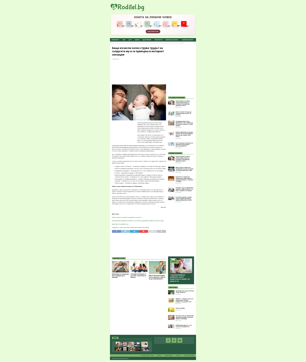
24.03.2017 (116, 59)
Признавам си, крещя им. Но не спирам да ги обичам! (120, 275)
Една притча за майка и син (120, 224)
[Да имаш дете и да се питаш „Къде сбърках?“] (171, 292)
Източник (163, 207)
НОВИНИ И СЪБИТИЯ (175, 153)
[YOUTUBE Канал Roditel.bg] (179, 340)
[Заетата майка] (171, 310)
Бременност (115, 39)
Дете (130, 39)
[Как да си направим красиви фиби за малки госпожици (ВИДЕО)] (146, 349)
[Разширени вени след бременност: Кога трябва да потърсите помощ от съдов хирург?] (171, 123)
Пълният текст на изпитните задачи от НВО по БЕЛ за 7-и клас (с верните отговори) (184, 189)
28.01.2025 (179, 320)
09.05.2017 (179, 328)
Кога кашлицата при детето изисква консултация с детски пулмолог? (184, 144)
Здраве (137, 39)
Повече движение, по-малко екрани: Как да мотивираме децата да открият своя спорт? (184, 134)
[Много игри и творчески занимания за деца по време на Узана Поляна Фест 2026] (171, 169)
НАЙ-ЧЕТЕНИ (173, 287)
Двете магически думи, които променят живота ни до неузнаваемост (157, 277)
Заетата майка (180, 308)
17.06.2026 (179, 192)
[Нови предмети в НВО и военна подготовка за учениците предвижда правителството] (171, 102)
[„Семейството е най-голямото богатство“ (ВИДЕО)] (125, 349)
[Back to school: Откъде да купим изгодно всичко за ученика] (171, 113)
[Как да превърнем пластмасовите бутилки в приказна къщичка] (118, 344)
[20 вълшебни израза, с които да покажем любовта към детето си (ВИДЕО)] (144, 344)
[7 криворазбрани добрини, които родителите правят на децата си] (181, 265)
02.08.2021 (179, 303)
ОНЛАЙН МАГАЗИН (187, 39)
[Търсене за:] (186, 43)
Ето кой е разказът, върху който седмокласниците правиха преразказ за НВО (184, 198)
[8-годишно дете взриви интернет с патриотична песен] (132, 349)
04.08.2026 (179, 116)
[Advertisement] (124, 72)
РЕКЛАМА (159, 355)
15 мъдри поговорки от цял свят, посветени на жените (138, 275)
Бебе (124, 39)
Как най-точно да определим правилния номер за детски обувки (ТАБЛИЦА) (185, 317)
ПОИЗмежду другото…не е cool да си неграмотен (184, 325)
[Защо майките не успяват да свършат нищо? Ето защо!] (123, 344)
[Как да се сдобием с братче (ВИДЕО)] (137, 344)
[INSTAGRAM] (174, 340)
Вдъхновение (147, 39)
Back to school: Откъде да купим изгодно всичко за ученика (183, 113)
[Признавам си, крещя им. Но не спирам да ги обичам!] (120, 266)
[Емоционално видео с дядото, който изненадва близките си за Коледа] (139, 349)
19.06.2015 (179, 294)
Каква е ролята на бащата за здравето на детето (127, 217)
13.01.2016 (179, 310)
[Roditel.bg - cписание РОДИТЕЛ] (130, 10)
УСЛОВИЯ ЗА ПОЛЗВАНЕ (189, 355)
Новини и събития (172, 39)
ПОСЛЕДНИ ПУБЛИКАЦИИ (176, 97)
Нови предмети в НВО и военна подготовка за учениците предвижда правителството (183, 103)
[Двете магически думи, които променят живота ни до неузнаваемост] (157, 267)
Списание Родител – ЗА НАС (147, 355)
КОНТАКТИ (178, 355)
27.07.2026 (179, 127)
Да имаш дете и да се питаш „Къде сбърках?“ (185, 291)
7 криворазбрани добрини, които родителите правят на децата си (180, 278)
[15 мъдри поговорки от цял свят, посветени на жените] (139, 266)
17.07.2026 (179, 138)
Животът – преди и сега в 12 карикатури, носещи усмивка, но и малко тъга (184, 300)
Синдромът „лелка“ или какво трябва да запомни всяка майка (130, 227)
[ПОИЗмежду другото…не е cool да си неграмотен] (171, 326)
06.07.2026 (179, 172)
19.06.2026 (179, 183)
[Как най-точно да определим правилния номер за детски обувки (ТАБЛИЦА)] (171, 317)
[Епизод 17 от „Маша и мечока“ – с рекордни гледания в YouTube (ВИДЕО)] (118, 349)
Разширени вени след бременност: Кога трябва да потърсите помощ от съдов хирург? (184, 123)
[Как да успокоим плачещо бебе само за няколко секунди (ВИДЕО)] (130, 344)
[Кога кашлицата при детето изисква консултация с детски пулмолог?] (171, 144)
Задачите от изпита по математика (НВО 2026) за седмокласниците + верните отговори (184, 179)
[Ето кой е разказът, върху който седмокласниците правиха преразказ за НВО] (171, 198)
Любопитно (158, 39)
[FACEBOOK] (168, 340)
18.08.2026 (179, 107)
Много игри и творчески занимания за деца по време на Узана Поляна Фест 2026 (184, 169)
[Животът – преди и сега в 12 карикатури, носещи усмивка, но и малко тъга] (171, 300)
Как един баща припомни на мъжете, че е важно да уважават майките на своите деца (138, 220)
